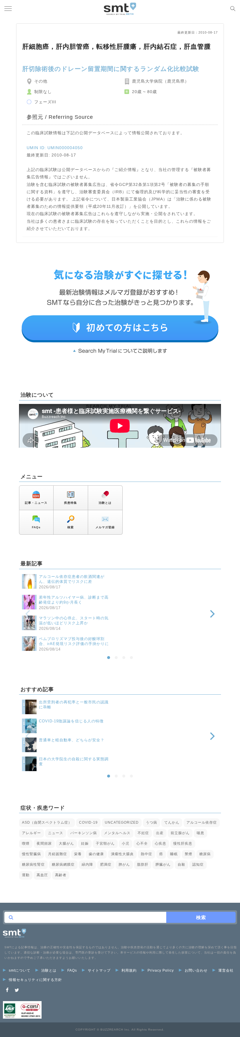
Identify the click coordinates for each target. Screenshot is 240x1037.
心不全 (142, 843)
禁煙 (188, 854)
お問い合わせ (196, 970)
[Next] (211, 614)
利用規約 (129, 970)
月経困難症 (57, 854)
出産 (160, 833)
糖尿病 (205, 854)
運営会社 (226, 970)
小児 (125, 843)
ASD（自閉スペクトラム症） (47, 822)
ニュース (55, 833)
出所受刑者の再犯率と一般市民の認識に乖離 (74, 704)
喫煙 (26, 843)
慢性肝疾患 (182, 843)
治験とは (105, 502)
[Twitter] (17, 990)
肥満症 (106, 864)
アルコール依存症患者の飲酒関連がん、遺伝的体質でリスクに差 (71, 579)
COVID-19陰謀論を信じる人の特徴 (71, 721)
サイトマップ (99, 970)
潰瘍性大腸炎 (122, 854)
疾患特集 (70, 502)
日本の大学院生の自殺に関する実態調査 (74, 761)
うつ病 (151, 822)
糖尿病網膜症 (63, 864)
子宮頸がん (105, 843)
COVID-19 (88, 822)
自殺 (181, 864)
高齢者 (60, 875)
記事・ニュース (36, 502)
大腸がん (66, 843)
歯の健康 (96, 854)
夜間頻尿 (44, 843)
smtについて (19, 970)
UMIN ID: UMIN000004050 (55, 147)
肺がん (124, 864)
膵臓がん (163, 864)
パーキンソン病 (83, 833)
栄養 (78, 854)
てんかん (171, 822)
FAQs (36, 527)
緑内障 (87, 864)
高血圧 (42, 875)
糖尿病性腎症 (33, 864)
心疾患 (160, 843)
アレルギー (31, 833)
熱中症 (146, 854)
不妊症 (143, 833)
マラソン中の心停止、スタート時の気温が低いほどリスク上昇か (74, 620)
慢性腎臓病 (31, 854)
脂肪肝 (142, 864)
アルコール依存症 (201, 822)
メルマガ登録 (105, 527)
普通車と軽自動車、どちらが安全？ (71, 740)
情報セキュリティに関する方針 (35, 980)
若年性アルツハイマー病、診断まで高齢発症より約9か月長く (74, 599)
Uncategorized (122, 822)
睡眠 (174, 854)
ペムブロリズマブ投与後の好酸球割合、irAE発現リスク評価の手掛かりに (74, 641)
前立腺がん (180, 833)
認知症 (198, 864)
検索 (70, 527)
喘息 (200, 833)
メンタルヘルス (117, 833)
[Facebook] (7, 990)
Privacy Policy (161, 970)
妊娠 (85, 843)
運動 (26, 875)
